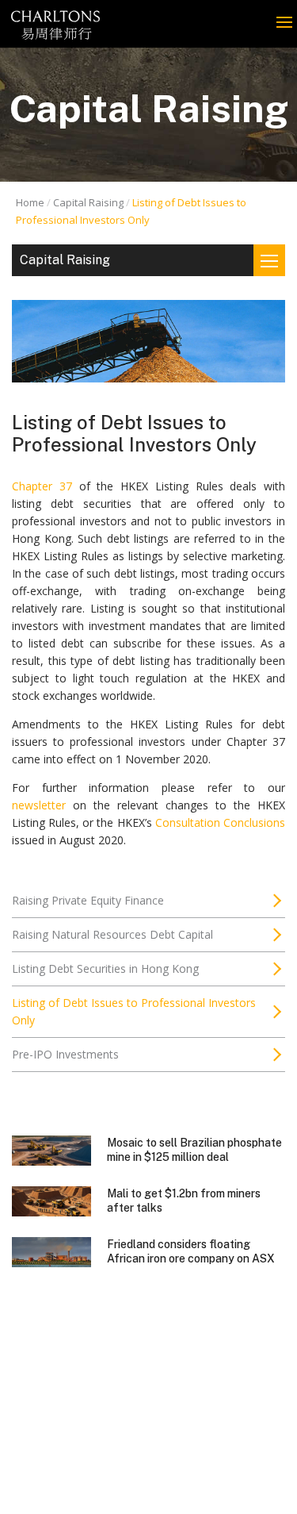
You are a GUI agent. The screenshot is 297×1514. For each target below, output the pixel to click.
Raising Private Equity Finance (88, 900)
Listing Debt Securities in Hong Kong (105, 968)
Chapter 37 (42, 486)
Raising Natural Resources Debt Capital (112, 934)
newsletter (39, 805)
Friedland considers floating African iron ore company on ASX (191, 1251)
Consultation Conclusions (220, 822)
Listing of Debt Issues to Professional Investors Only (134, 1011)
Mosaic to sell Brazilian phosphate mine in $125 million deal (194, 1149)
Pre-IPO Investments (65, 1054)
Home (30, 202)
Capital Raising (88, 202)
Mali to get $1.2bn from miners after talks (184, 1200)
